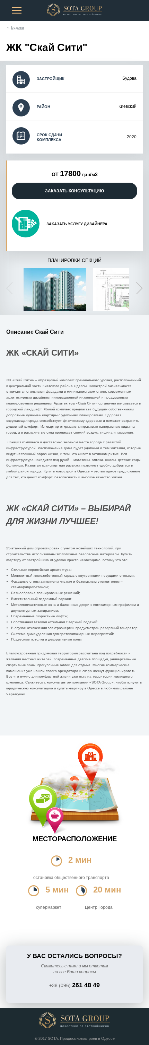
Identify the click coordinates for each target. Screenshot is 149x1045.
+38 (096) (74, 985)
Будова (17, 27)
